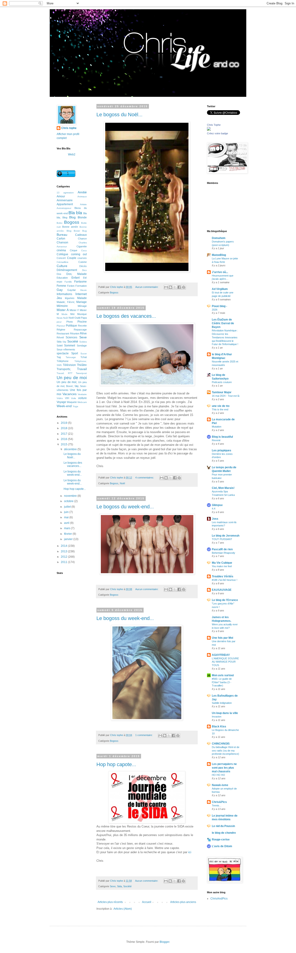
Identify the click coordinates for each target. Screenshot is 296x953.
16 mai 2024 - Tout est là (225, 395)
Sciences (71, 337)
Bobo (59, 223)
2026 (214, 309)
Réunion (74, 333)
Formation (81, 285)
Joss (215, 518)
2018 (64, 428)
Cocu (84, 250)
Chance (82, 238)
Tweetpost (81, 373)
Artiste (83, 204)
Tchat (83, 357)
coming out (79, 254)
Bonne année (70, 226)
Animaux (82, 196)
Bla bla (75, 212)
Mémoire (62, 306)
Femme (61, 285)
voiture (82, 398)
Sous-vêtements (66, 349)
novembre (70, 495)
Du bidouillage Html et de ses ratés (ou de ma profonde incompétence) (225, 750)
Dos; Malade (76, 274)
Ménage (82, 306)
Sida (119, 886)
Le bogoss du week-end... (125, 507)
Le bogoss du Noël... (119, 114)
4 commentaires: (145, 477)
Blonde (82, 217)
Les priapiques (221, 450)
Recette (82, 325)
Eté (85, 277)
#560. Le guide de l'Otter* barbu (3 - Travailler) (222, 682)
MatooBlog (219, 255)
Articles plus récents (110, 902)
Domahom (218, 238)
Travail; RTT (64, 373)
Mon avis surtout (223, 675)
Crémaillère (62, 262)
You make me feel (222, 566)
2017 (64, 433)
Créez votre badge (217, 133)
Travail (82, 369)
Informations (64, 294)
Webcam (82, 402)
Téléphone (62, 361)
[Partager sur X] (175, 287)
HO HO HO (218, 775)
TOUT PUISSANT (222, 539)
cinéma (61, 250)
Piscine (82, 321)
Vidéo (60, 398)
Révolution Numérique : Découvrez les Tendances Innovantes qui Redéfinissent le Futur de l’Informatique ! (225, 337)
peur (59, 322)
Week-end (64, 406)
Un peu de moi (72, 377)
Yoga (75, 406)
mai (66, 517)
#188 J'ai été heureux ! (224, 580)
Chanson (62, 242)
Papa (84, 317)
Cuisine (82, 262)
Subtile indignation (222, 702)
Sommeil (69, 345)
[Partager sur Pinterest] (183, 287)
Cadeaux (81, 234)
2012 (64, 556)
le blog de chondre (224, 832)
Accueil (146, 902)
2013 (64, 551)
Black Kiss (219, 726)
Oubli (77, 317)
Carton (61, 238)
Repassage (80, 329)
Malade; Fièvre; (66, 302)
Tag (59, 357)
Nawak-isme (220, 785)
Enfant (75, 277)
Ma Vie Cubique (222, 562)
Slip (64, 341)
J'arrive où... (220, 272)
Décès (83, 266)
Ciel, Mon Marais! (223, 488)
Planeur (61, 325)
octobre (69, 501)
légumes (69, 298)
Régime (61, 329)
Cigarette (82, 246)
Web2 (71, 154)
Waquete (72, 402)
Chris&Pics (219, 802)
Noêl (65, 318)
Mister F (74, 310)
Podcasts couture (222, 382)
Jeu (59, 298)
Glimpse (217, 505)
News (59, 318)
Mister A (63, 310)
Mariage (81, 302)
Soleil (59, 345)
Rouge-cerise (221, 839)
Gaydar (71, 290)
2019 (64, 423)
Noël (122, 483)
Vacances (69, 394)
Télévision (69, 365)
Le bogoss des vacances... (126, 316)
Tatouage (71, 357)
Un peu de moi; (67, 382)
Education (62, 277)
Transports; (64, 369)
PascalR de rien (222, 549)
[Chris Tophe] (209, 129)
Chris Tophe (214, 124)
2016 (64, 439)
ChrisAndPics (219, 898)
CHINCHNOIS (221, 743)
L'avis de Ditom (222, 846)
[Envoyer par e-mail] (166, 287)
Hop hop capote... (116, 764)
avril (67, 523)
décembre (70, 449)
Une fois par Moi (222, 637)
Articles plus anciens (183, 902)
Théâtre (82, 365)
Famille (68, 281)
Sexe (113, 886)
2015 (64, 444)
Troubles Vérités (222, 576)
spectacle (63, 353)
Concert (61, 258)
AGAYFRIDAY (221, 655)
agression (68, 192)
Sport (74, 353)
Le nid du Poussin (223, 826)
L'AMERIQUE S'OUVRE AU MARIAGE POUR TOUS (225, 662)
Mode (65, 314)
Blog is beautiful (222, 436)
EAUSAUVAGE (221, 589)
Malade (82, 298)
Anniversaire (65, 200)
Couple (71, 258)
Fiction (70, 285)
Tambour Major (221, 392)
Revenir (216, 440)
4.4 (213, 508)
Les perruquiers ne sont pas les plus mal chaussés (224, 767)
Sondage (82, 345)
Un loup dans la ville (225, 713)
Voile (73, 398)
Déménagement (67, 270)
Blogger (164, 942)
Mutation (216, 426)
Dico (84, 270)
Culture (62, 266)
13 (58, 192)
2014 (64, 545)
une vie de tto (220, 406)
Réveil (60, 337)
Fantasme (80, 281)
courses (82, 258)
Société (127, 886)
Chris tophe (69, 128)
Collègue (62, 254)
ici (189, 852)
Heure (83, 290)
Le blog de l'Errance (225, 600)
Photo (69, 321)
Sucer (83, 353)
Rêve (83, 333)
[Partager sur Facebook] (179, 287)
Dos (59, 274)
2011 (64, 562)
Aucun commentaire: (147, 287)
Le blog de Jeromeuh (225, 535)
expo (59, 281)
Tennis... (216, 805)
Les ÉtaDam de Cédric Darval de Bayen (223, 323)
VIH (67, 398)
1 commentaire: (144, 735)
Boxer (77, 231)
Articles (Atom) (123, 908)
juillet (67, 506)
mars (67, 528)
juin (66, 512)
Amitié (82, 192)
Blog (72, 217)
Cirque (73, 250)
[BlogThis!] (170, 287)
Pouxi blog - (219, 306)
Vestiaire (82, 394)
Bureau (62, 234)
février (68, 533)
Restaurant (63, 333)
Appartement (65, 204)
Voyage (61, 402)
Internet (81, 294)
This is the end (220, 409)
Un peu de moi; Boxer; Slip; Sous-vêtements (72, 386)
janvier (68, 539)
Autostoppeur (64, 208)
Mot (72, 314)
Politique (71, 325)
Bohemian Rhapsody (223, 552)
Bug (84, 231)
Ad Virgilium (220, 289)
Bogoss (114, 292)
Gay (60, 290)
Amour (61, 196)
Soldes (83, 341)
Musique (82, 314)
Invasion (216, 716)
